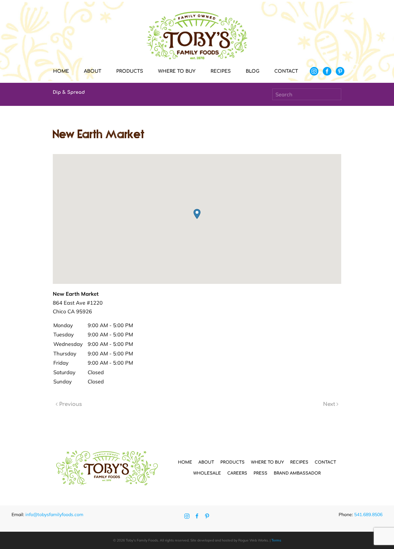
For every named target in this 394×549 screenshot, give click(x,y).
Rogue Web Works (253, 540)
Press (260, 473)
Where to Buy (177, 71)
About (206, 462)
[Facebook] (327, 71)
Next (329, 404)
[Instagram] (314, 71)
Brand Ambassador (297, 473)
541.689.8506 (368, 514)
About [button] (92, 71)
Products (232, 462)
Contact (286, 71)
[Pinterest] (340, 71)
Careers (237, 473)
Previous (70, 404)
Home (61, 71)
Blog (252, 71)
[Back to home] (197, 36)
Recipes (221, 71)
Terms (276, 540)
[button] (197, 214)
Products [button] (129, 71)
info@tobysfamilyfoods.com (54, 514)
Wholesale (207, 473)
